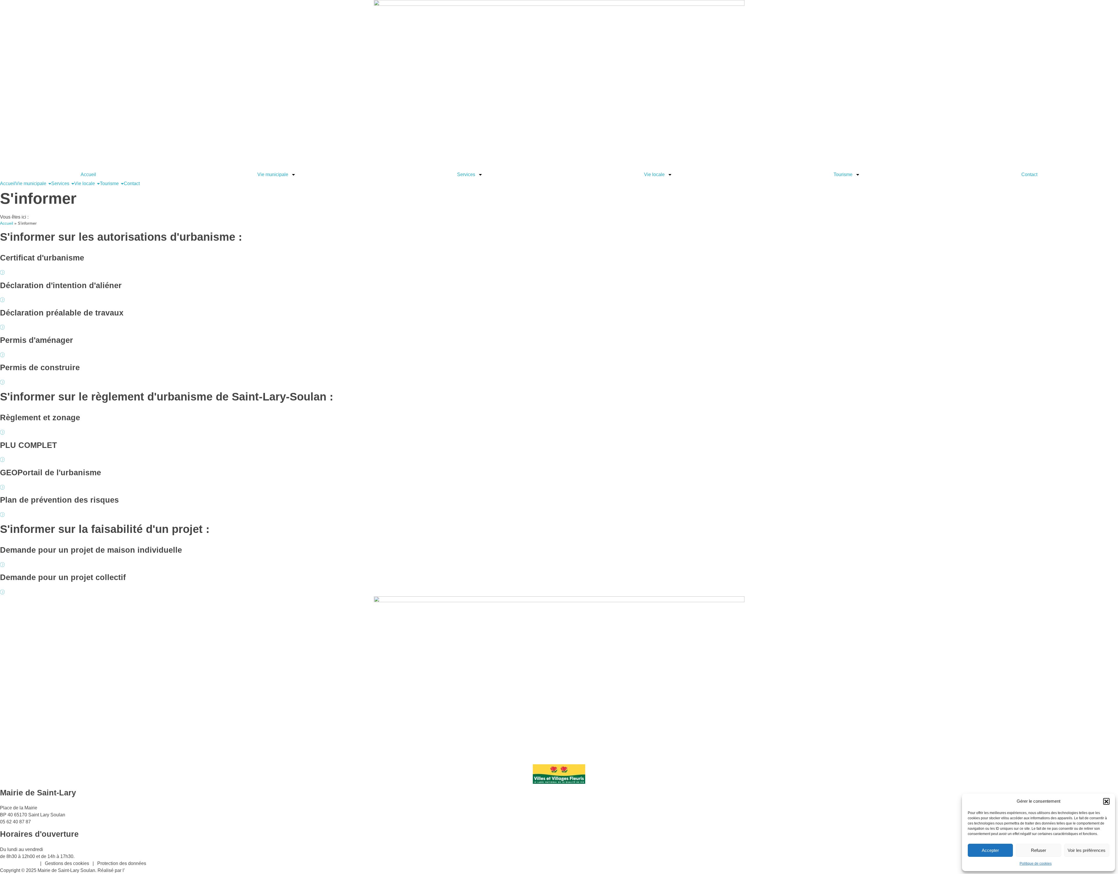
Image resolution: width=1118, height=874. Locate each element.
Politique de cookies (1036, 863)
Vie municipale (272, 174)
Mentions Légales (18, 863)
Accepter (990, 850)
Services (466, 174)
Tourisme (843, 174)
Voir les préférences (1086, 850)
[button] (1106, 801)
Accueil (88, 174)
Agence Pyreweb (142, 870)
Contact (1029, 174)
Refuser (1038, 850)
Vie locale (654, 174)
